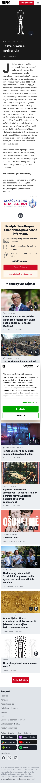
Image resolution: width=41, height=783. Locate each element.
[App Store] (9, 737)
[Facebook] (3, 760)
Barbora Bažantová (9, 541)
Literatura (6, 534)
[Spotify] (27, 747)
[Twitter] (9, 760)
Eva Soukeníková (8, 586)
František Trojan (8, 330)
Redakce (4, 696)
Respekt (5, 670)
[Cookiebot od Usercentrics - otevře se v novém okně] (24, 366)
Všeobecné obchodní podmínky (13, 720)
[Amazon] (9, 747)
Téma (4, 41)
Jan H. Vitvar (7, 506)
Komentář (9, 358)
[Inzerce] (20, 203)
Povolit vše (20, 409)
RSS (2, 716)
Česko (5, 313)
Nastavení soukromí (9, 728)
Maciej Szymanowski (9, 56)
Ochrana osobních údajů (10, 724)
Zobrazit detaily (28, 402)
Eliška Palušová (8, 631)
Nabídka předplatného (9, 708)
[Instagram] (15, 760)
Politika (5, 570)
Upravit (19, 415)
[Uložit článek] (31, 33)
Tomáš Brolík (7, 458)
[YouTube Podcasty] (27, 742)
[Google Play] (9, 742)
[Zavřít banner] (37, 366)
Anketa (5, 660)
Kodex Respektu (7, 704)
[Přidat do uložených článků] (36, 307)
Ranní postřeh (10, 448)
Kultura (5, 486)
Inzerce (4, 712)
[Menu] (37, 2)
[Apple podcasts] (27, 737)
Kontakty (4, 700)
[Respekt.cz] (6, 2)
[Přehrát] (31, 307)
